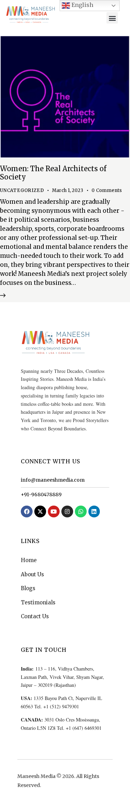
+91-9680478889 (41, 494)
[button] (112, 18)
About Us (32, 574)
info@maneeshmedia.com (53, 480)
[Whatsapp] (81, 511)
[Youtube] (54, 511)
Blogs (28, 588)
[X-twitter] (40, 511)
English (81, 4)
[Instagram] (67, 511)
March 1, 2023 (67, 190)
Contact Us (35, 616)
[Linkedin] (94, 511)
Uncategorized (22, 190)
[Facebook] (27, 511)
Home (29, 560)
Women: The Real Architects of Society (53, 172)
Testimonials (38, 602)
